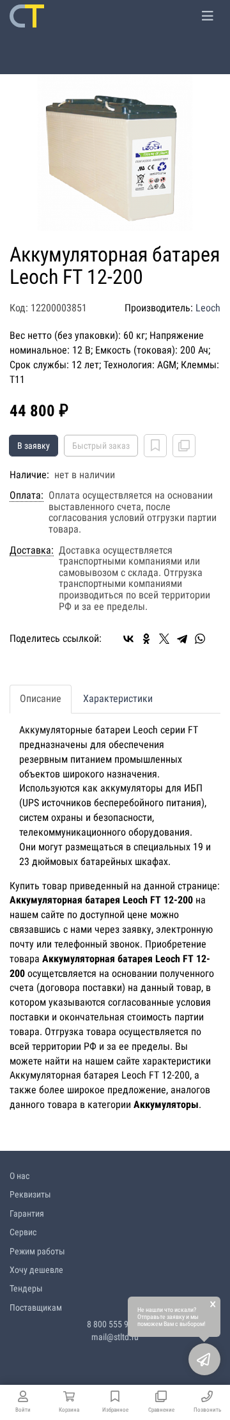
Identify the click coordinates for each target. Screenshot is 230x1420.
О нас (19, 1176)
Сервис (23, 1232)
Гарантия (27, 1213)
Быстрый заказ (101, 446)
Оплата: (26, 495)
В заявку (33, 446)
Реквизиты (30, 1194)
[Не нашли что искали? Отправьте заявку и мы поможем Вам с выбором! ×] (204, 1359)
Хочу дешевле (36, 1270)
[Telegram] (182, 638)
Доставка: (32, 550)
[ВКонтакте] (128, 638)
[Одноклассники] (146, 638)
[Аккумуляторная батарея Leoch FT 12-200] (115, 151)
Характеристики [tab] (118, 698)
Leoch (207, 308)
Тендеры (26, 1288)
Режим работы (37, 1251)
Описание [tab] (40, 698)
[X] (164, 638)
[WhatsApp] (200, 638)
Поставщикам (36, 1307)
